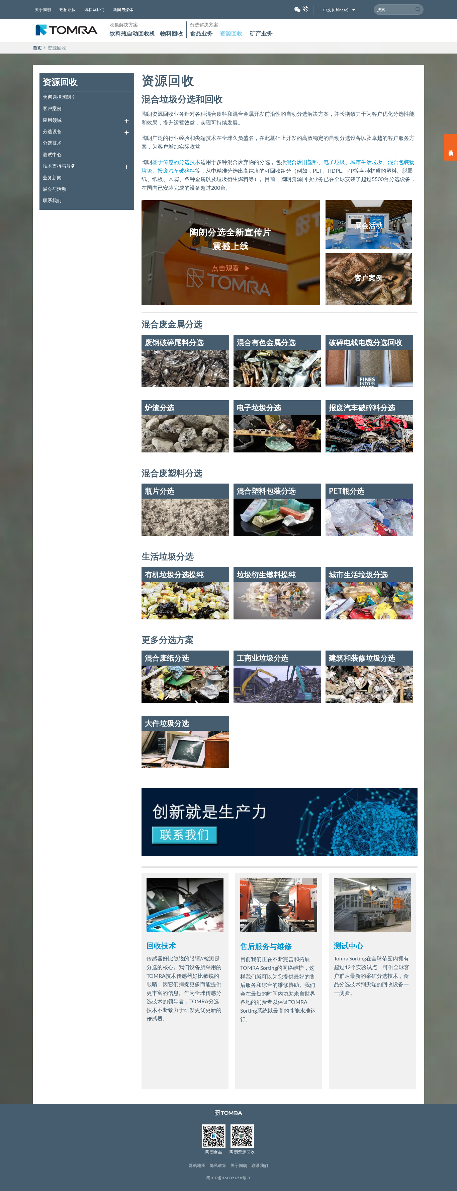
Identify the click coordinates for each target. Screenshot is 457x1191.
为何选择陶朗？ (59, 97)
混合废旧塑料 (302, 162)
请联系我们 (94, 9)
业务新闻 (52, 177)
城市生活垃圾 (366, 162)
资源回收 (231, 33)
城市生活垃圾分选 (358, 574)
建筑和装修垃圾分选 (362, 657)
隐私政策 (218, 1165)
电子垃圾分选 (259, 407)
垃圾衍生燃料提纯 (266, 574)
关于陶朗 (43, 9)
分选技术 (52, 143)
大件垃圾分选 (167, 723)
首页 (37, 48)
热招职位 (68, 9)
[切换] (126, 119)
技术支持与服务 (59, 166)
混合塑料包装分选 (266, 490)
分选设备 (52, 131)
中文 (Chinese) (336, 9)
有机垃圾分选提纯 (174, 574)
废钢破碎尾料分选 (174, 342)
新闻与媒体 (123, 9)
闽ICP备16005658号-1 (228, 1177)
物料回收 (171, 33)
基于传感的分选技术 (176, 162)
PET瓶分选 (346, 490)
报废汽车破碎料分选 (362, 407)
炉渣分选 (159, 407)
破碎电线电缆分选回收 (365, 342)
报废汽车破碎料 (176, 170)
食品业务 (201, 33)
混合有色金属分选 (266, 342)
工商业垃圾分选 (262, 657)
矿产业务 (261, 33)
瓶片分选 (159, 490)
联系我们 (52, 200)
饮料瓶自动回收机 (132, 33)
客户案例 (52, 108)
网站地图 (197, 1165)
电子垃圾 (334, 162)
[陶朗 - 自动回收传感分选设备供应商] (66, 30)
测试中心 (52, 154)
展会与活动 (54, 189)
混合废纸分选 (167, 657)
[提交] (418, 9)
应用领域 (52, 120)
